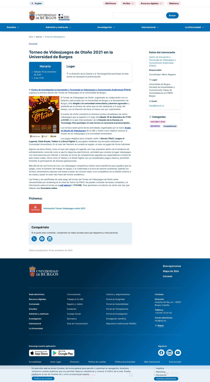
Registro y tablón (75, 304)
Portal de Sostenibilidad (117, 304)
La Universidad (193, 27)
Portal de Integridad (115, 299)
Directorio (74, 362)
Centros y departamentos (118, 294)
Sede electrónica (36, 294)
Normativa (72, 318)
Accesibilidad (35, 362)
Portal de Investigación (116, 314)
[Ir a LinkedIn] (49, 238)
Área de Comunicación (77, 323)
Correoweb (34, 304)
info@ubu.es (160, 320)
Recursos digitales (37, 299)
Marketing (160, 371)
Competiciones (170, 126)
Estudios (11, 27)
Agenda (39, 37)
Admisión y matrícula (57, 27)
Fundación (71, 309)
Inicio (31, 37)
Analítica (160, 368)
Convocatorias (73, 294)
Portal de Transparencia (117, 309)
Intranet (167, 276)
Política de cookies (97, 362)
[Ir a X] (34, 238)
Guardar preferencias (166, 378)
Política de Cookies (43, 378)
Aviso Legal (55, 362)
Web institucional (152, 362)
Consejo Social (74, 314)
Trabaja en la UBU (75, 299)
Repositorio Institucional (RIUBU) (121, 323)
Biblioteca (174, 3)
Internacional (149, 27)
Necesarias (161, 375)
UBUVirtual (110, 3)
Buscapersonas (172, 266)
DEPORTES (155, 126)
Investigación (104, 27)
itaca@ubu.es (155, 105)
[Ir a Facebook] (42, 238)
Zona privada (175, 362)
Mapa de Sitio (171, 271)
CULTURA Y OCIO (158, 122)
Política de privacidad (125, 362)
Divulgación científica (116, 318)
